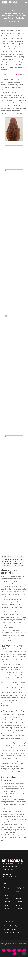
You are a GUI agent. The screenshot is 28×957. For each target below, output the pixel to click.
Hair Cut (6, 909)
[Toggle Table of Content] (21, 557)
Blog (18, 912)
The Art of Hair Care (9, 561)
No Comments (21, 21)
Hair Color (7, 905)
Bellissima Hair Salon (10, 74)
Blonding (6, 898)
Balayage (7, 888)
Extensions (7, 902)
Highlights (7, 895)
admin (6, 21)
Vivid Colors (7, 891)
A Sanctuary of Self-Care (13, 563)
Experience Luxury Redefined (14, 565)
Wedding (19, 909)
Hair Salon (14, 10)
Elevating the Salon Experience (12, 559)
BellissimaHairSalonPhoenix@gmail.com (15, 877)
